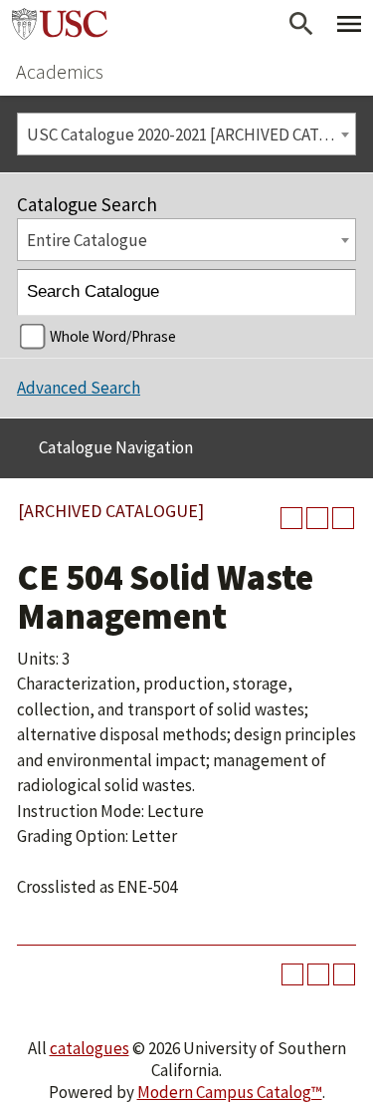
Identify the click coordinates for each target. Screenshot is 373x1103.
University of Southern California (59, 24)
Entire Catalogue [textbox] (87, 240)
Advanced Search (78, 388)
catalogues (89, 1048)
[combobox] (186, 134)
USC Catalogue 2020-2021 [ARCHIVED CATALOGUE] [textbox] (191, 134)
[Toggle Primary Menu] (349, 24)
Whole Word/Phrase (113, 336)
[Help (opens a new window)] (343, 518)
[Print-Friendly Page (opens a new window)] (317, 518)
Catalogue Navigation (116, 447)
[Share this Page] (291, 518)
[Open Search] (301, 24)
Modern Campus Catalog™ (229, 1092)
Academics (59, 71)
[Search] (333, 292)
